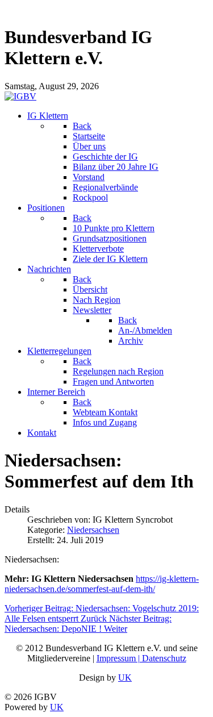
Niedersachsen (93, 530)
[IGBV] (20, 96)
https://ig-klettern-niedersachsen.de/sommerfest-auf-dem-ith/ (102, 584)
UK (125, 677)
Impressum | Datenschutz (141, 658)
